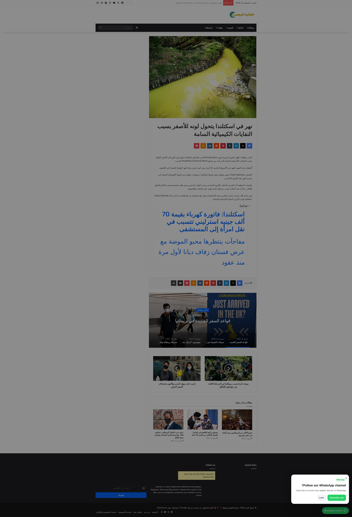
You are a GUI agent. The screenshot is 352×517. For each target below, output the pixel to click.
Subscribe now (337, 498)
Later (321, 498)
